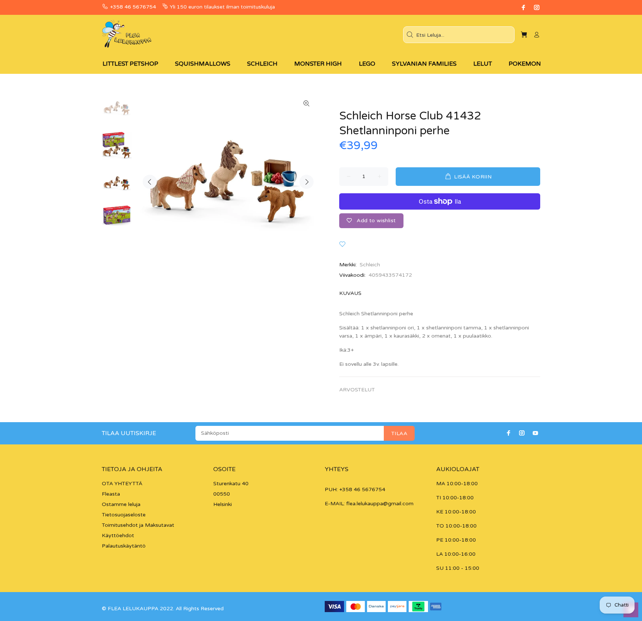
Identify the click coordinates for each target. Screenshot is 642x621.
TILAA (399, 433)
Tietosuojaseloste (124, 515)
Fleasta (111, 494)
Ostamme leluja (121, 504)
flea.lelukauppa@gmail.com (380, 503)
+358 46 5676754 (133, 7)
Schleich (370, 265)
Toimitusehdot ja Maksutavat (138, 525)
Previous (150, 182)
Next (306, 182)
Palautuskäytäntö (124, 546)
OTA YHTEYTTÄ (122, 483)
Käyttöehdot (118, 535)
